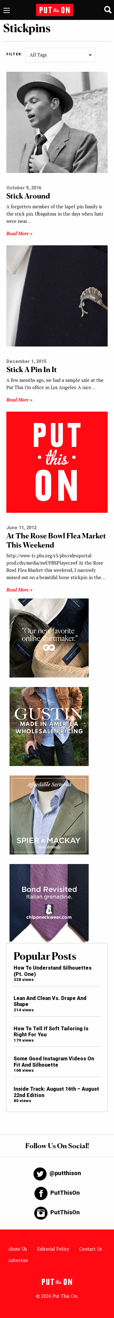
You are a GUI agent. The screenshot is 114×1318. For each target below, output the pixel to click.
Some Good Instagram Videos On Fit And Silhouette (54, 1062)
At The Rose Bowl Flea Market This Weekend (56, 540)
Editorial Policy (53, 1249)
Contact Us (90, 1249)
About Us (17, 1249)
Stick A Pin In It (31, 369)
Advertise (18, 1260)
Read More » (19, 233)
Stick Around (28, 195)
